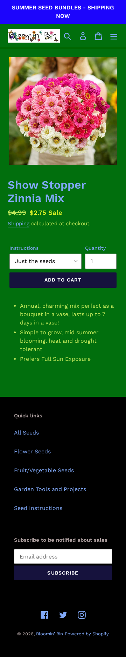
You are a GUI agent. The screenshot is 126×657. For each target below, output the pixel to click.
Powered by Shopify (87, 633)
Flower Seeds (32, 451)
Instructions (23, 248)
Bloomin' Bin (49, 633)
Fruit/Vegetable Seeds (44, 470)
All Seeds (26, 432)
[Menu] (113, 36)
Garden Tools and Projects (50, 489)
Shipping (18, 223)
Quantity (95, 248)
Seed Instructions (38, 508)
